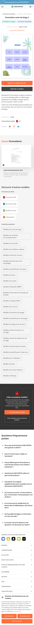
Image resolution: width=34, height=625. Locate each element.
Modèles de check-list (10, 243)
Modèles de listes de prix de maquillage (12, 262)
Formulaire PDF (10, 197)
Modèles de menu (9, 275)
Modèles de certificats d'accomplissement (10, 236)
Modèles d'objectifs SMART (12, 287)
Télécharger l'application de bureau (17, 419)
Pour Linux (8, 539)
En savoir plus (17, 611)
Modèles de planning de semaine (14, 346)
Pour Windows (3, 539)
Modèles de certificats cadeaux (13, 249)
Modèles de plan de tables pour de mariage (15, 339)
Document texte (11, 204)
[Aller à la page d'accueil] (17, 7)
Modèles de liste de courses (12, 255)
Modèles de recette (9, 281)
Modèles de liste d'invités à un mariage (13, 331)
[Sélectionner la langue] (31, 7)
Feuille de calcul (10, 210)
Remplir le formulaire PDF (17, 83)
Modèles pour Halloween (11, 358)
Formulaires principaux (9, 14)
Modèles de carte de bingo (12, 229)
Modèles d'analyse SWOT (11, 301)
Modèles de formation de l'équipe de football (15, 294)
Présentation (9, 217)
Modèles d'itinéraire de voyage (13, 312)
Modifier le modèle (17, 89)
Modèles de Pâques (10, 376)
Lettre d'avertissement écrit (13, 170)
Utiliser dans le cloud (17, 412)
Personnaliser (25, 616)
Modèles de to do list (10, 307)
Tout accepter (17, 621)
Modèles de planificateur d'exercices (15, 352)
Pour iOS (24, 539)
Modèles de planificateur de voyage (15, 318)
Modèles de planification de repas (14, 269)
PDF (20, 121)
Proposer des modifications (17, 30)
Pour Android (19, 539)
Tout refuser (9, 616)
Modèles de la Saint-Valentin (12, 370)
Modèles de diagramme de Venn (14, 324)
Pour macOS (13, 539)
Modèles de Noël (9, 364)
